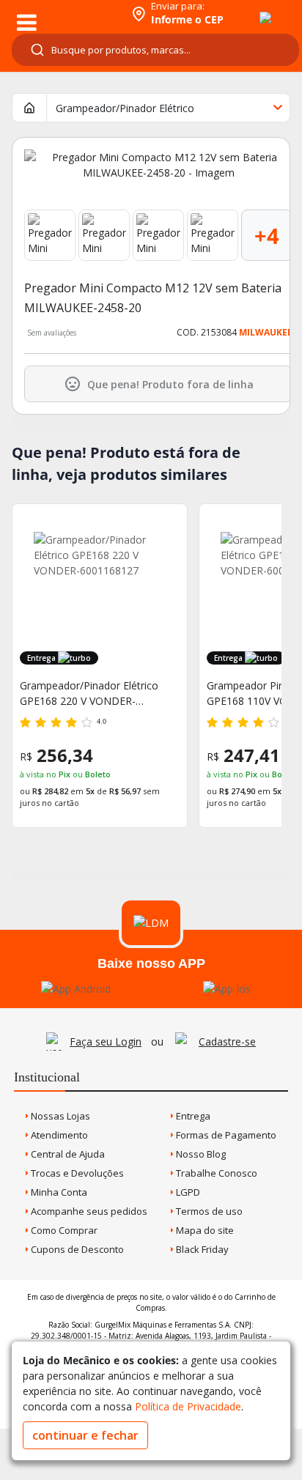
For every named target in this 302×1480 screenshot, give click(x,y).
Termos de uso (208, 1211)
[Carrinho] (252, 9)
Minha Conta (58, 1192)
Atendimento (58, 1135)
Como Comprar (63, 1230)
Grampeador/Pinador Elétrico (125, 108)
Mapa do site (204, 1230)
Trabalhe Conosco (215, 1173)
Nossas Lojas (59, 1115)
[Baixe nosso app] (76, 989)
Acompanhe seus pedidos (88, 1211)
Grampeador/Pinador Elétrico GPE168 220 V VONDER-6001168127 (89, 693)
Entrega (192, 1115)
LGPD (187, 1192)
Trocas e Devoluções (76, 1173)
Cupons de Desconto (76, 1249)
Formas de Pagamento (225, 1135)
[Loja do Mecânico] (63, 12)
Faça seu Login (105, 1041)
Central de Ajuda (67, 1154)
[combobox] (155, 50)
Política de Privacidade (188, 1406)
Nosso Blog (200, 1154)
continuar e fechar (85, 1435)
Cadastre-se (227, 1041)
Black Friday (201, 1249)
